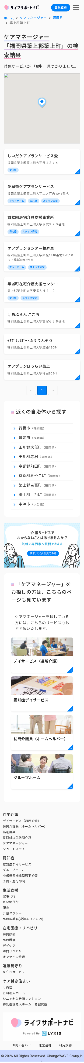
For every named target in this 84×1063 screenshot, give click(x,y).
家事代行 (9, 896)
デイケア (9, 945)
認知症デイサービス (17, 864)
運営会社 (45, 1045)
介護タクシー (12, 913)
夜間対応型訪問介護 (17, 837)
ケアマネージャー (15, 843)
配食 (6, 907)
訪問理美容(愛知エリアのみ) (23, 919)
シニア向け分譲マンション (22, 999)
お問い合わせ (22, 1045)
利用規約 (65, 1045)
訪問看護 (9, 940)
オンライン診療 (14, 957)
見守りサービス (14, 972)
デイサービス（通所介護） (22, 821)
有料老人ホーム (14, 993)
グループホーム (14, 870)
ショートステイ (14, 849)
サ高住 (7, 987)
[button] (42, 102)
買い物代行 (11, 902)
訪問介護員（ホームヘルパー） (25, 826)
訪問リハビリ (12, 951)
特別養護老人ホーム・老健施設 (25, 1004)
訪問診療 (9, 934)
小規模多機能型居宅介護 (20, 875)
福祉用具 (9, 832)
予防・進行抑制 (14, 881)
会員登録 (61, 7)
